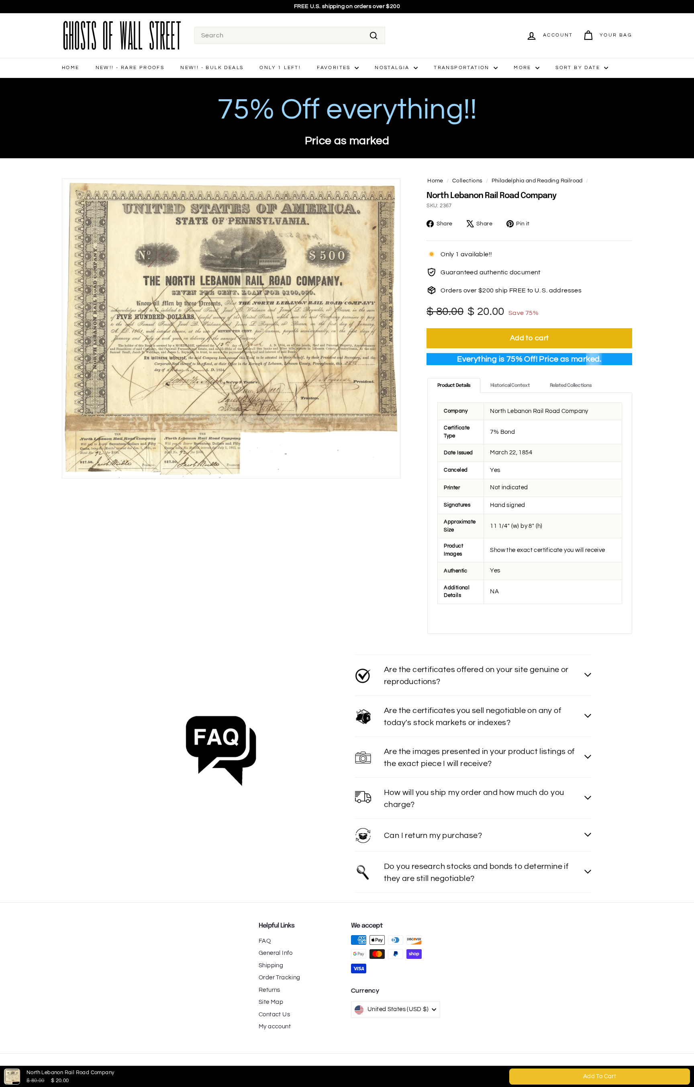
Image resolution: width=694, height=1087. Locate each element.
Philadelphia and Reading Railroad (537, 181)
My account (275, 1027)
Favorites (335, 67)
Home (71, 67)
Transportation (463, 67)
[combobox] (289, 35)
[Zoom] (231, 328)
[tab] (453, 385)
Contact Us (274, 1014)
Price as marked (347, 141)
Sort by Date (578, 67)
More (523, 67)
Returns (269, 990)
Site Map (271, 1002)
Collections (467, 181)
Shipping (271, 965)
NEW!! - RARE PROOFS (130, 67)
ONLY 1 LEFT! (280, 67)
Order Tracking (279, 978)
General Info (276, 953)
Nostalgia (393, 67)
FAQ (265, 941)
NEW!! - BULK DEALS (211, 67)
